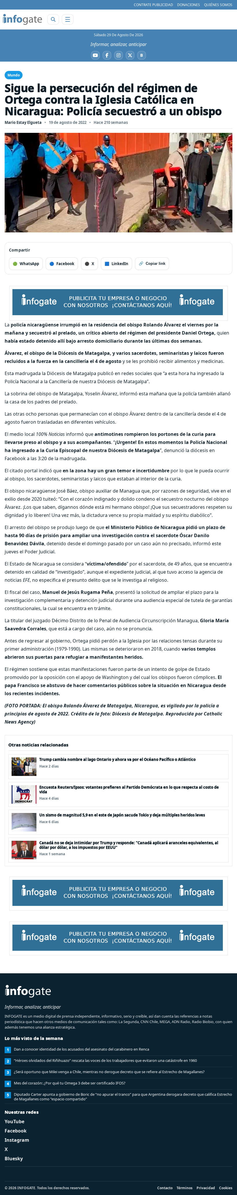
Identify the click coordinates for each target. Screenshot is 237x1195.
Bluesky (14, 1158)
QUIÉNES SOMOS (218, 4)
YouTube (14, 1121)
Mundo (14, 75)
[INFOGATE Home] (22, 19)
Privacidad (206, 1187)
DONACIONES (188, 4)
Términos (184, 1187)
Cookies (225, 1187)
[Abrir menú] (67, 19)
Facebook (16, 1131)
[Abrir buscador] (53, 19)
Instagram (17, 1140)
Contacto (165, 1187)
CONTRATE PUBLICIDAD (153, 4)
